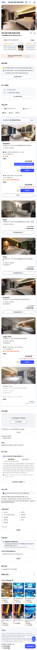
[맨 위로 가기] (34, 640)
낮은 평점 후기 (25, 459)
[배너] (18, 56)
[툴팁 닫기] (33, 164)
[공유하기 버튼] (34, 33)
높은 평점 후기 (11, 459)
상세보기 (4, 158)
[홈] (4, 2)
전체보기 (32, 40)
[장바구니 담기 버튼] (18, 170)
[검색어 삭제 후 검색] (26, 2)
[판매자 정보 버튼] (34, 574)
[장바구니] (34, 2)
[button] (19, 2)
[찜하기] (31, 33)
